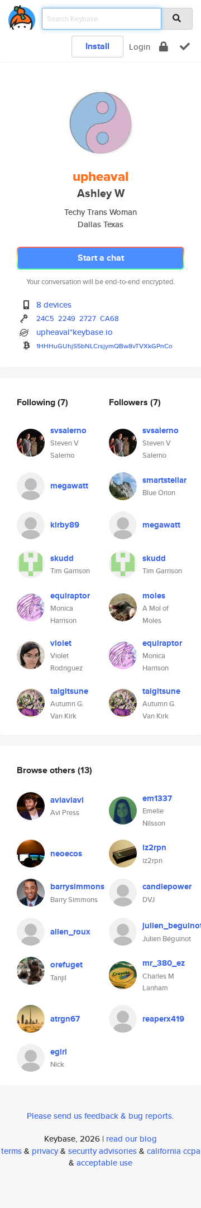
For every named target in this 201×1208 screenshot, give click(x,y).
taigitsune (69, 691)
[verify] (185, 47)
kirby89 (64, 525)
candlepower (167, 886)
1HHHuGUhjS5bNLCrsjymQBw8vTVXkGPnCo (104, 346)
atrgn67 (65, 1019)
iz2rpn (154, 847)
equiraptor (70, 595)
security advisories (102, 1151)
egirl (58, 1052)
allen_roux (70, 932)
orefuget (66, 964)
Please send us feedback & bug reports (99, 1115)
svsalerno (68, 430)
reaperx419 (163, 1019)
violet (60, 643)
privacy (45, 1151)
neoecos (66, 853)
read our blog (131, 1138)
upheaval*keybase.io (74, 332)
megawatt (69, 486)
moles (153, 595)
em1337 (157, 798)
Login (139, 46)
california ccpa (173, 1151)
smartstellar (164, 480)
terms (11, 1151)
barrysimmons (77, 886)
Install (97, 46)
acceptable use (104, 1162)
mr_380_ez (163, 963)
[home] (21, 15)
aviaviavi (67, 800)
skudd (62, 558)
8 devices (53, 304)
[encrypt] (163, 47)
